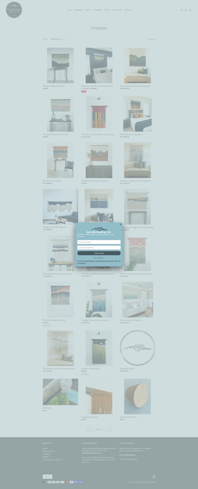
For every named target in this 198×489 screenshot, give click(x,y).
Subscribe (99, 253)
